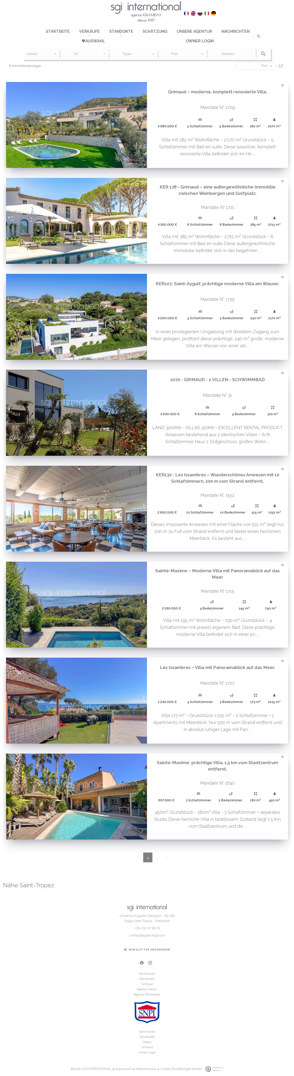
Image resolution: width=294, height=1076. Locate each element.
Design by (218, 1069)
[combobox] (41, 54)
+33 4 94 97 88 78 (147, 928)
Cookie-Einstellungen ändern (181, 1069)
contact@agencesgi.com (147, 935)
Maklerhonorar (146, 1069)
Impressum (123, 1069)
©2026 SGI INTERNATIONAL (91, 1069)
